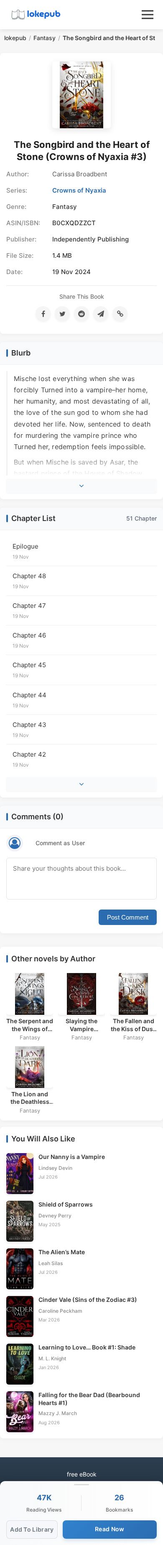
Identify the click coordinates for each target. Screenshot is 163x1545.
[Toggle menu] (147, 14)
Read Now (109, 1528)
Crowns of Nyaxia (79, 190)
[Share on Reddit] (81, 313)
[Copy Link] (119, 313)
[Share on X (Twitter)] (62, 313)
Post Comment (127, 917)
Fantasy (44, 37)
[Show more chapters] (81, 784)
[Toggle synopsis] (81, 486)
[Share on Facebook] (43, 313)
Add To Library (31, 1529)
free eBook (82, 1474)
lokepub (15, 37)
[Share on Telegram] (100, 313)
